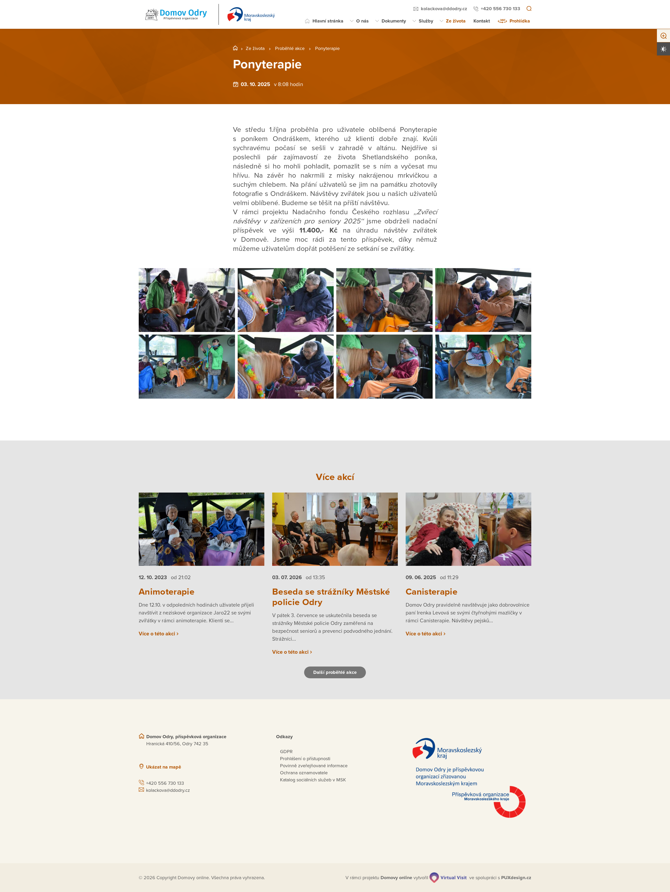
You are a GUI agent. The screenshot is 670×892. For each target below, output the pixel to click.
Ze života (456, 21)
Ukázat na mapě (163, 767)
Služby (426, 21)
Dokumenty (394, 21)
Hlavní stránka (327, 21)
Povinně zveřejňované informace (314, 766)
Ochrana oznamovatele (304, 773)
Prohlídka (520, 21)
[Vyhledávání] (529, 9)
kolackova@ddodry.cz (444, 9)
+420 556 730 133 (500, 9)
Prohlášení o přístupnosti (305, 758)
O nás (362, 21)
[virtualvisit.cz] (448, 877)
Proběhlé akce (290, 48)
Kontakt (481, 21)
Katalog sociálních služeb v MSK (313, 780)
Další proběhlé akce (335, 672)
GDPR (286, 751)
